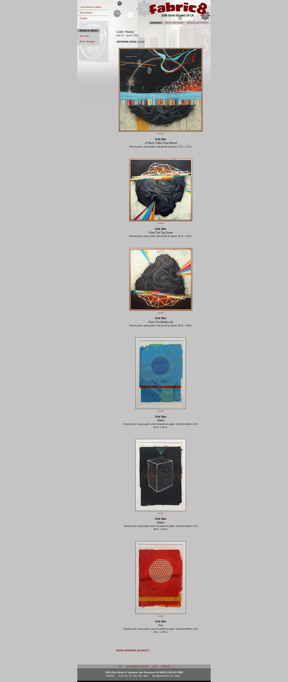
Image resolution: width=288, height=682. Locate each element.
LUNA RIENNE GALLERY (137, 666)
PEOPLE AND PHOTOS (197, 23)
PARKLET (165, 666)
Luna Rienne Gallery (91, 7)
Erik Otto (84, 36)
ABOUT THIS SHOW (174, 23)
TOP (120, 666)
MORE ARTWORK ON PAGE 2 (132, 650)
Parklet (83, 18)
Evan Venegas (87, 41)
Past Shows (86, 13)
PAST (155, 666)
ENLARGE (161, 134)
